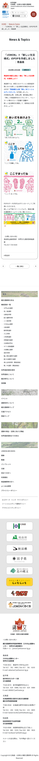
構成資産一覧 (6, 304)
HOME (4, 24)
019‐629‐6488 (12, 687)
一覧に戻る (20, 266)
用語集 (3, 383)
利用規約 (4, 477)
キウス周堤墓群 (9, 346)
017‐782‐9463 (12, 667)
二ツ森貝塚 (7, 321)
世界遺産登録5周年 (8, 370)
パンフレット (6, 464)
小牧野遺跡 (7, 337)
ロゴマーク (6, 500)
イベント (4, 398)
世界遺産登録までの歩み (10, 436)
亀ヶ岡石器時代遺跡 (10, 356)
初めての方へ (6, 473)
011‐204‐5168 (12, 710)
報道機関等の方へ (7, 481)
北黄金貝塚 (7, 314)
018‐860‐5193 (12, 730)
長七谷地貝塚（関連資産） (13, 362)
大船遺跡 (7, 327)
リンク (13, 500)
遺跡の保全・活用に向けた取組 (12, 431)
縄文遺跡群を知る (7, 300)
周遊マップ (5, 416)
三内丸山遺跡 (8, 324)
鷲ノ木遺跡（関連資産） (12, 365)
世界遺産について (7, 374)
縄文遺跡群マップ (7, 407)
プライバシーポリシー (9, 490)
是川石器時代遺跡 (10, 359)
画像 (2, 455)
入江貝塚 (7, 334)
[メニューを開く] (34, 14)
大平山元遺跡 (8, 308)
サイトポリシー (22, 500)
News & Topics (14, 24)
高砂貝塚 (7, 353)
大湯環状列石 (8, 343)
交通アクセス (6, 411)
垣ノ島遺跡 (7, 311)
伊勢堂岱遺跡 (8, 340)
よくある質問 (6, 486)
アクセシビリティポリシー (11, 508)
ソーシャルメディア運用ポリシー (14, 504)
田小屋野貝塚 (8, 318)
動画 (2, 460)
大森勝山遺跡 (8, 350)
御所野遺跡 (7, 330)
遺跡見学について (7, 403)
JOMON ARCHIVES (8, 451)
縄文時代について (7, 379)
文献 (2, 468)
